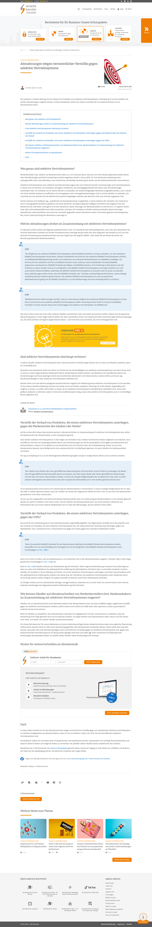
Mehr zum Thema (122, 860)
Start (21, 50)
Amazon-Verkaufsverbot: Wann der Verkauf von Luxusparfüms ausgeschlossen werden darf (90, 846)
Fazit (27, 157)
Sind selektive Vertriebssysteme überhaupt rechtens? (47, 128)
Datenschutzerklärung (108, 924)
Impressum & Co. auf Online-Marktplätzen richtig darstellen (52, 409)
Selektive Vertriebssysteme (29, 60)
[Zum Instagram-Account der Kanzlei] (60, 782)
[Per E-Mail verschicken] (47, 782)
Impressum (120, 924)
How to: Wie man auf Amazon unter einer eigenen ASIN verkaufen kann (61, 846)
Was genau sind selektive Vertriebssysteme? (43, 119)
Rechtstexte (98, 9)
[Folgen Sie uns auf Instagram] (128, 1)
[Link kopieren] (22, 782)
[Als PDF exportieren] (29, 782)
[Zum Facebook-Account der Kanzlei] (54, 782)
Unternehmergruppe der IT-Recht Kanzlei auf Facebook (90, 759)
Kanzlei (112, 9)
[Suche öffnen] (78, 9)
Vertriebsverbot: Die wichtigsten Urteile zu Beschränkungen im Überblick (118, 846)
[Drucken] (35, 782)
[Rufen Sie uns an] (121, 1)
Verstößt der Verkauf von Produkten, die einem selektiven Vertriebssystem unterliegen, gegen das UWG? (67, 140)
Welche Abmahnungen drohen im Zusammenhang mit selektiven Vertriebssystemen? (59, 124)
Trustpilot (41, 1)
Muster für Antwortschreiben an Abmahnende (43, 153)
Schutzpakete (87, 9)
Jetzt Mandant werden (117, 713)
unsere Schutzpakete (58, 748)
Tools (106, 9)
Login (122, 9)
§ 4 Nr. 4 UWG (42, 550)
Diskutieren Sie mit (31, 799)
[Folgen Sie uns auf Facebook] (131, 1)
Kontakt (129, 924)
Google (26, 1)
